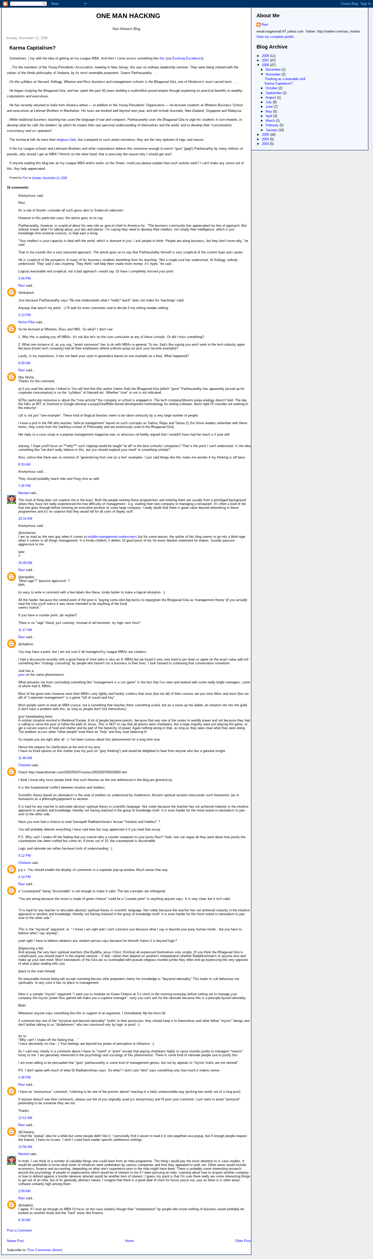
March (271, 120)
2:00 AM (24, 1191)
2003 (266, 144)
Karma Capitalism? (279, 83)
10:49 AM (25, 563)
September (274, 93)
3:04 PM (24, 278)
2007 (266, 60)
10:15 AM (25, 518)
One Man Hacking (128, 16)
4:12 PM (24, 855)
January (272, 130)
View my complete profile (275, 37)
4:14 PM (24, 877)
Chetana (24, 765)
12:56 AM (25, 1147)
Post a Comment (19, 1230)
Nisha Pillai (26, 322)
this (162, 58)
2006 (266, 65)
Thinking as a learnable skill (285, 79)
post (21, 675)
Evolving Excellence (187, 58)
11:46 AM (25, 758)
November (274, 74)
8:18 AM (24, 1220)
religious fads (66, 140)
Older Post (243, 1241)
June (270, 107)
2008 (266, 56)
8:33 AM (24, 464)
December (274, 69)
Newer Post (15, 1241)
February (273, 125)
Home (129, 1241)
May (269, 111)
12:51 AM (25, 1118)
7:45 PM (24, 486)
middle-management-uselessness (112, 537)
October (272, 88)
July (269, 102)
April (269, 116)
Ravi (21, 285)
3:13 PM (24, 315)
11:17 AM (25, 630)
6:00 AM (24, 363)
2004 (266, 139)
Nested (23, 493)
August (271, 97)
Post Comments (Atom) (44, 1250)
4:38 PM (24, 1077)
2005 (266, 134)
